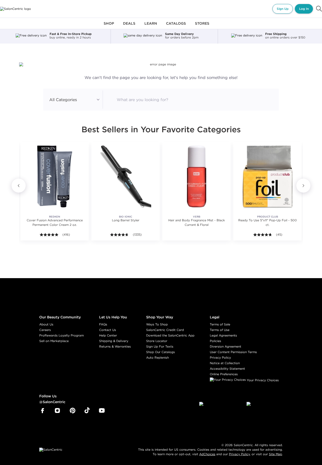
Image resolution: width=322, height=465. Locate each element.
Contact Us (107, 330)
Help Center (108, 335)
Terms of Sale (220, 324)
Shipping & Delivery (113, 341)
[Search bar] (319, 9)
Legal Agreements (223, 335)
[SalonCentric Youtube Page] (102, 410)
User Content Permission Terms (233, 352)
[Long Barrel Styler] (125, 176)
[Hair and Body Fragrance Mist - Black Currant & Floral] (196, 176)
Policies (215, 341)
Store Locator (156, 341)
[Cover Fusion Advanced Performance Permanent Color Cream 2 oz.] (54, 176)
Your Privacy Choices (262, 380)
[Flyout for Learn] (150, 26)
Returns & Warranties (115, 346)
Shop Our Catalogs (160, 352)
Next (303, 186)
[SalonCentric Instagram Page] (57, 410)
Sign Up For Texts (159, 346)
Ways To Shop (157, 324)
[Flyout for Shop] (109, 26)
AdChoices (207, 454)
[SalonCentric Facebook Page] (42, 410)
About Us (46, 324)
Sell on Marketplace (54, 341)
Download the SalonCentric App (170, 335)
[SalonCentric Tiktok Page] (87, 410)
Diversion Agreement (225, 346)
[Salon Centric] (15, 9)
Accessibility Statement (227, 368)
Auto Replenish (157, 357)
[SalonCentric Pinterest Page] (72, 410)
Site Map (275, 454)
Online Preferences (224, 374)
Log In (304, 9)
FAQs (103, 324)
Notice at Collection (225, 363)
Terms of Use (219, 330)
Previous (19, 186)
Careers (45, 330)
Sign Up (283, 9)
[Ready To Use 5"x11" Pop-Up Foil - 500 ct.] (267, 176)
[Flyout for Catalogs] (176, 26)
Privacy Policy (220, 357)
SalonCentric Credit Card (165, 330)
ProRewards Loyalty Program (61, 335)
